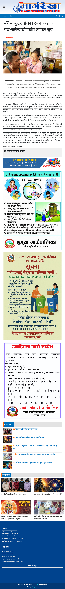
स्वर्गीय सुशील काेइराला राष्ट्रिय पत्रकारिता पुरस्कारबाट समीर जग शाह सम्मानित (48, 517)
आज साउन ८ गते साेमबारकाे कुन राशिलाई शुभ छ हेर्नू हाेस (48, 495)
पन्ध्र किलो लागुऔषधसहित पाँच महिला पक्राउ (13, 494)
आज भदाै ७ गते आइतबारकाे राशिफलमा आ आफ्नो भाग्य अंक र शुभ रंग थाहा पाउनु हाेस (14, 517)
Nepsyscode (35, 587)
